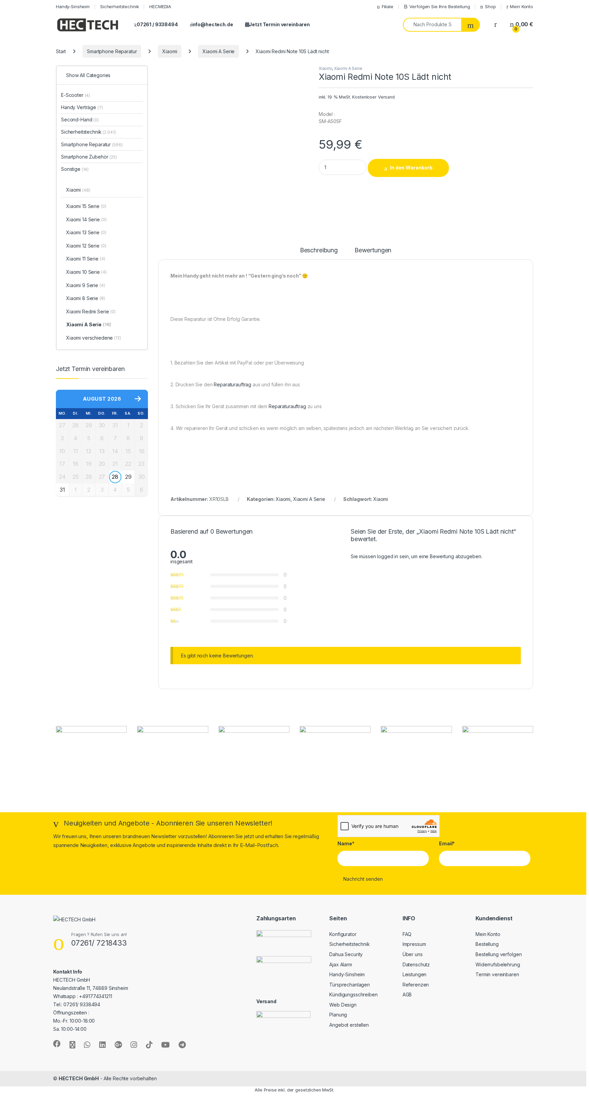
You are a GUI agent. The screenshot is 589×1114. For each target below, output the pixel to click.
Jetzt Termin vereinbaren (279, 24)
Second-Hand (80, 119)
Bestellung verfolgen (498, 954)
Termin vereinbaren (497, 974)
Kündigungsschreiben (353, 994)
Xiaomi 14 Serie (86, 219)
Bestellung (487, 944)
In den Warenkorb (411, 167)
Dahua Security (346, 954)
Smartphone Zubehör (89, 157)
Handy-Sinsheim (73, 6)
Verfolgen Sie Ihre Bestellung (439, 6)
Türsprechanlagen (349, 984)
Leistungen (415, 974)
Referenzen (416, 984)
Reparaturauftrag (232, 384)
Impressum (414, 944)
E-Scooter (75, 95)
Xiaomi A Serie (218, 51)
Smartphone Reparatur (112, 51)
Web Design (343, 1005)
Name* (345, 843)
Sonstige (75, 169)
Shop (490, 6)
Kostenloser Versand (373, 97)
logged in (387, 556)
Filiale (387, 6)
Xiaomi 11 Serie (85, 259)
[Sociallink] (57, 1044)
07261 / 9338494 (157, 24)
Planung (338, 1015)
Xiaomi (169, 51)
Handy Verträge (82, 107)
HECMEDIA (160, 6)
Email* (447, 843)
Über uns (413, 954)
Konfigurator (342, 934)
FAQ (407, 934)
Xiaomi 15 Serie (86, 206)
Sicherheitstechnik (119, 6)
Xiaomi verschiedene (93, 338)
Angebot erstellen (349, 1025)
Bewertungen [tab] (372, 250)
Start (61, 51)
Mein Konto (521, 6)
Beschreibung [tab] (319, 250)
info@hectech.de (212, 24)
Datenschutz (416, 964)
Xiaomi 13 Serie (86, 232)
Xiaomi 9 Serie (85, 285)
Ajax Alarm (340, 964)
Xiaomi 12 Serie (86, 246)
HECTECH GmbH (79, 1078)
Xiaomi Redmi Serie (91, 311)
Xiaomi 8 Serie (85, 298)
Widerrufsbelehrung (497, 964)
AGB (407, 994)
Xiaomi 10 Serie (86, 272)
